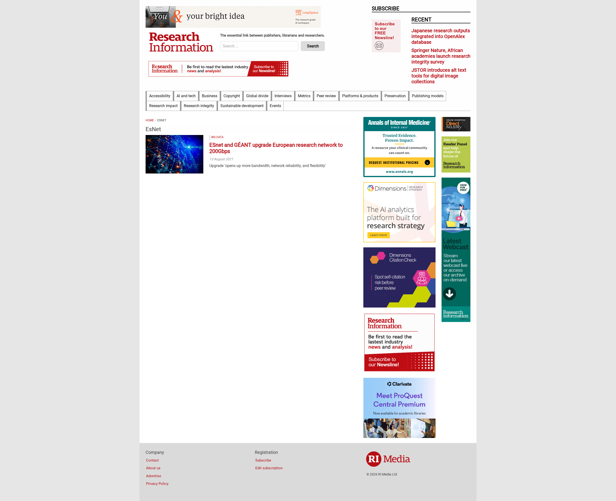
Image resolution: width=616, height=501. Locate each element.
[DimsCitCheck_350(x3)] (399, 306)
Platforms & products (360, 96)
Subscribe (263, 460)
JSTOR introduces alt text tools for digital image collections (438, 75)
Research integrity (199, 105)
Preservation (395, 96)
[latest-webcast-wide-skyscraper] (456, 321)
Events (275, 105)
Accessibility (159, 96)
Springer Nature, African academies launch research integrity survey (440, 56)
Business (209, 96)
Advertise (153, 476)
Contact (152, 460)
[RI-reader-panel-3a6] (456, 171)
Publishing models (427, 96)
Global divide (257, 96)
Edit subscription (268, 468)
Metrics (304, 96)
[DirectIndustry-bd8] (456, 130)
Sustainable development (241, 105)
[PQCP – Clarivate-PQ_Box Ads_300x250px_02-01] (399, 437)
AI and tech (186, 96)
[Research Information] (182, 42)
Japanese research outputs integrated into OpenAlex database (440, 36)
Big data (217, 137)
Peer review (326, 96)
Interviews (283, 96)
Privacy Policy (157, 484)
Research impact (163, 105)
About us (153, 468)
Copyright (232, 96)
